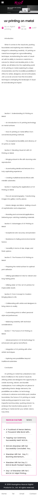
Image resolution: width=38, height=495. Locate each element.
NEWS (29, 420)
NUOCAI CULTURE (14, 420)
